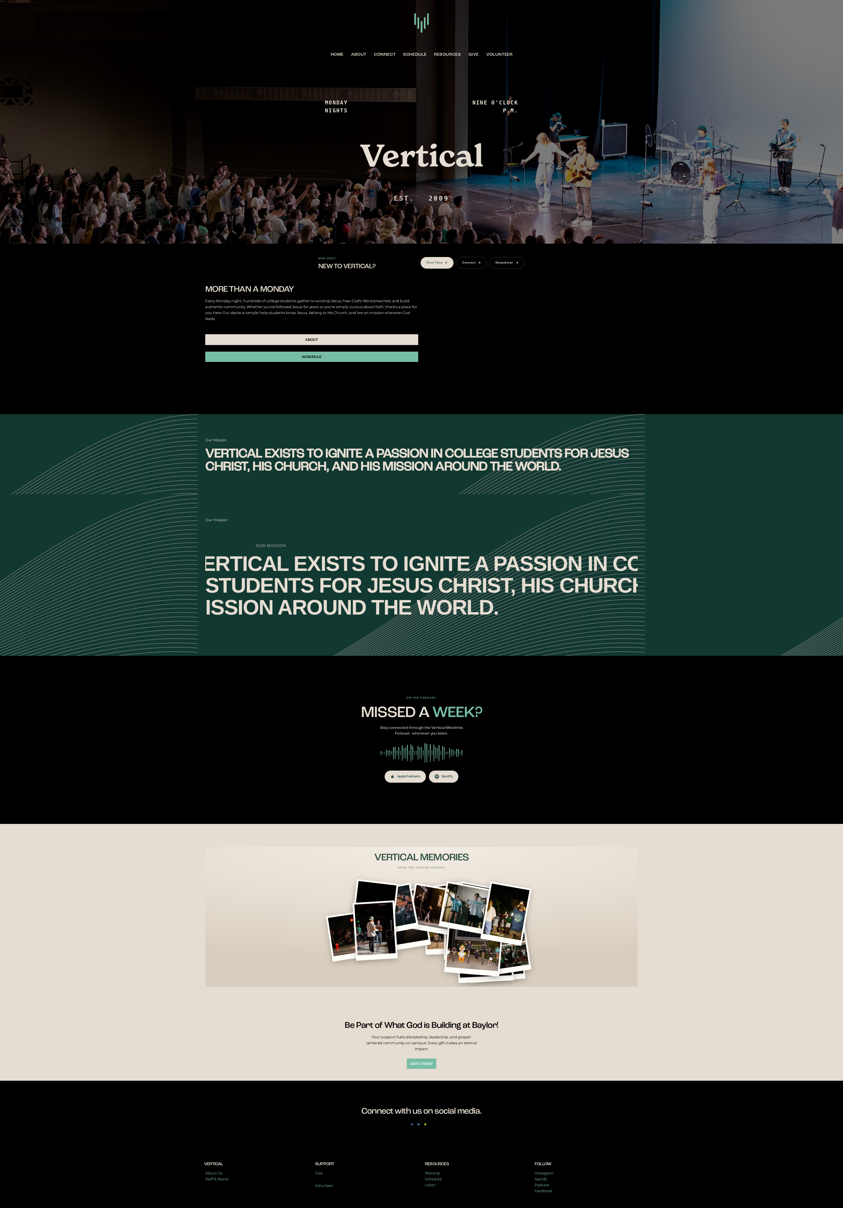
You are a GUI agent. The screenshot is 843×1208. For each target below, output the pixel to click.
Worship (432, 1173)
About (358, 54)
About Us (213, 1173)
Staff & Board (216, 1179)
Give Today (421, 1064)
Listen (430, 1185)
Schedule (415, 54)
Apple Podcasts (408, 776)
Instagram (544, 1173)
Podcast (542, 1185)
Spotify (447, 776)
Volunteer (499, 54)
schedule (312, 357)
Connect (385, 54)
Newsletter (504, 262)
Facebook (543, 1191)
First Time (435, 262)
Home (337, 54)
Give (473, 54)
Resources (447, 54)
